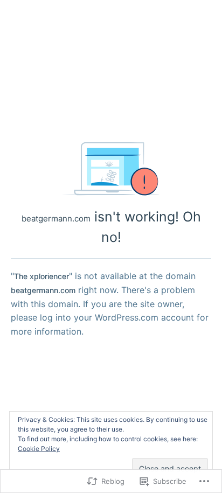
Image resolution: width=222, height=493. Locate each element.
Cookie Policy (39, 449)
